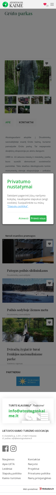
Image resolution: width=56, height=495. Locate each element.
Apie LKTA (8, 464)
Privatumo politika (39, 473)
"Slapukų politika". (17, 206)
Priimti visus (38, 218)
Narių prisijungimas (39, 478)
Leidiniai (7, 468)
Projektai (33, 468)
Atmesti (23, 218)
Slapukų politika (11, 473)
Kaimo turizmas (11, 478)
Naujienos (8, 459)
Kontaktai (34, 459)
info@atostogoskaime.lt (27, 413)
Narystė (33, 464)
